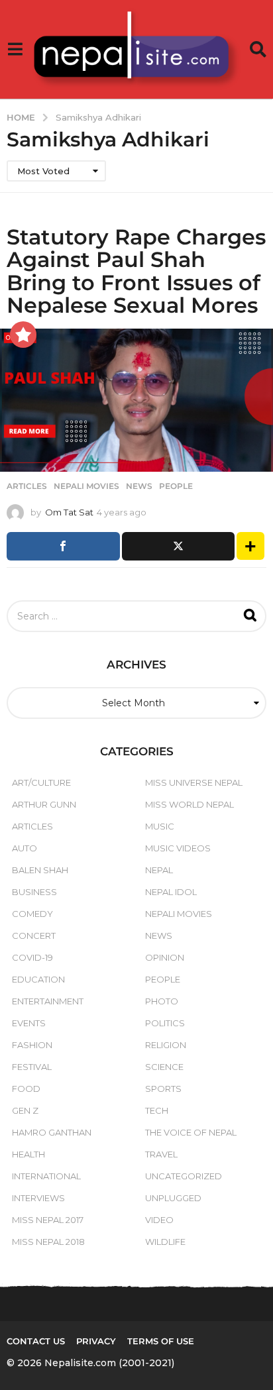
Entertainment (47, 1001)
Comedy (32, 913)
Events (29, 1023)
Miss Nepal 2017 (47, 1219)
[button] (15, 49)
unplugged (173, 1198)
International (46, 1176)
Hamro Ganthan (51, 1132)
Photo (161, 1001)
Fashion (32, 1045)
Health (28, 1154)
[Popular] (23, 334)
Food (26, 1088)
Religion (165, 1045)
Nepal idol (171, 891)
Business (34, 891)
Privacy (96, 1341)
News (139, 486)
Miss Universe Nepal (194, 782)
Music (159, 826)
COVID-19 (32, 957)
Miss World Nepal (189, 804)
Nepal (159, 870)
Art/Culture (41, 782)
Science (164, 1066)
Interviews (38, 1198)
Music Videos (178, 848)
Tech (156, 1110)
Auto (24, 848)
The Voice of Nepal (191, 1132)
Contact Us (36, 1341)
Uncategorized (183, 1176)
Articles (27, 486)
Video (159, 1219)
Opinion (164, 957)
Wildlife (165, 1241)
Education (38, 979)
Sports (163, 1088)
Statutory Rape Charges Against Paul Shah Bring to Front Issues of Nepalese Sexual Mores (136, 271)
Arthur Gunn (44, 804)
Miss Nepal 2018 (48, 1241)
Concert (34, 935)
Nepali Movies (86, 486)
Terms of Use (160, 1341)
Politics (165, 1023)
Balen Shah (40, 870)
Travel (161, 1154)
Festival (32, 1066)
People (176, 486)
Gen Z (25, 1110)
